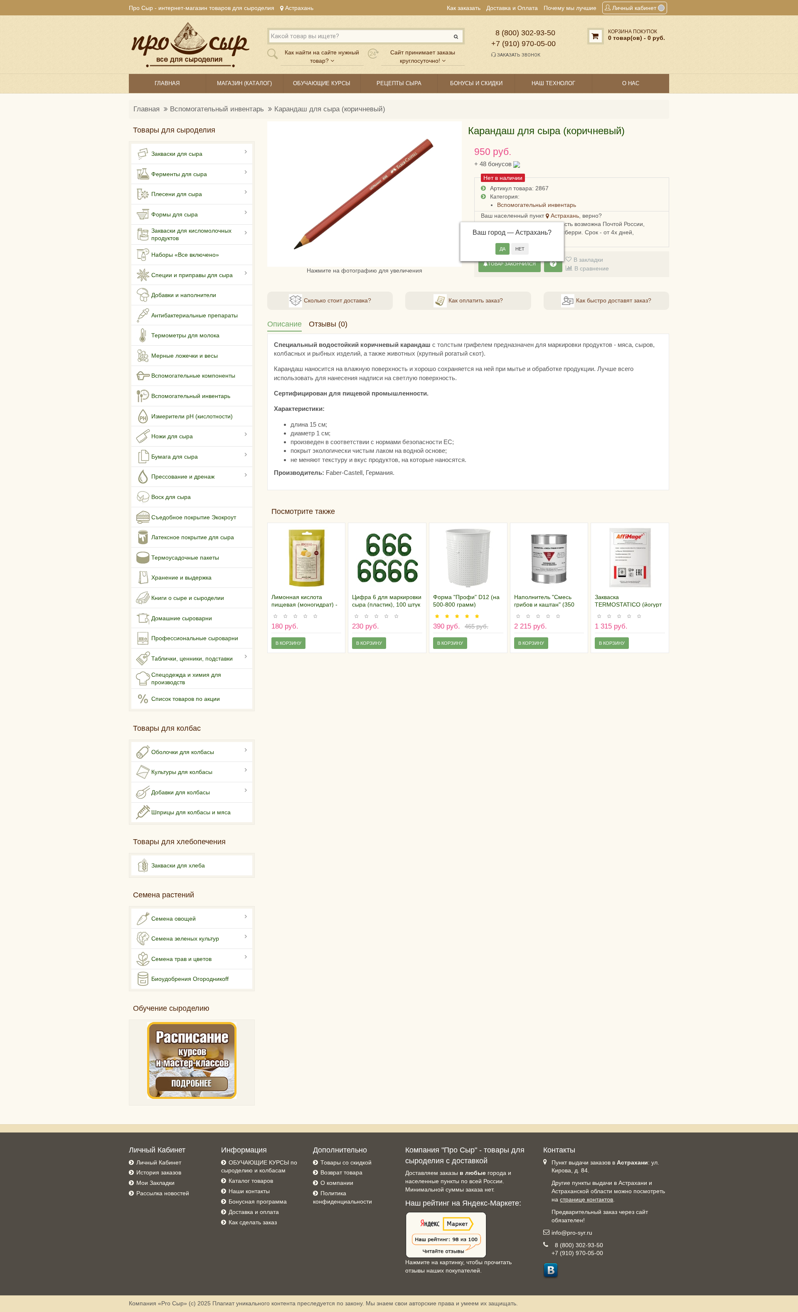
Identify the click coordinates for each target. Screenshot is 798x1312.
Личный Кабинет (158, 1162)
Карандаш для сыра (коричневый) (329, 109)
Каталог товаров (251, 1180)
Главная (146, 109)
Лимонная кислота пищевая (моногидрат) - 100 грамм (304, 604)
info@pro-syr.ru (572, 1232)
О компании (336, 1182)
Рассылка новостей (162, 1193)
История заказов (158, 1172)
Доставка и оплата (254, 1212)
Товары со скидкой (346, 1162)
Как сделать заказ (253, 1222)
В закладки (588, 259)
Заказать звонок (518, 55)
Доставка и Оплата (512, 8)
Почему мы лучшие (570, 8)
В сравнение (591, 268)
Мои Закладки (155, 1182)
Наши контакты (249, 1191)
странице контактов (586, 1199)
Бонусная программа (258, 1201)
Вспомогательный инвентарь (217, 109)
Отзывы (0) (328, 324)
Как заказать (463, 8)
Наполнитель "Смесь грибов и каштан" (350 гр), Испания (544, 604)
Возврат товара (341, 1172)
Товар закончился (512, 263)
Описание (284, 324)
